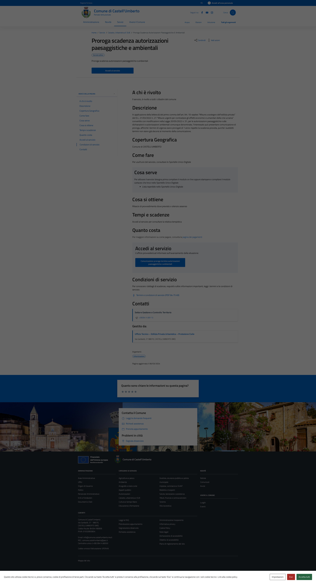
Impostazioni (278, 577)
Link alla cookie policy (227, 577)
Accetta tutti (304, 577)
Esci (291, 577)
